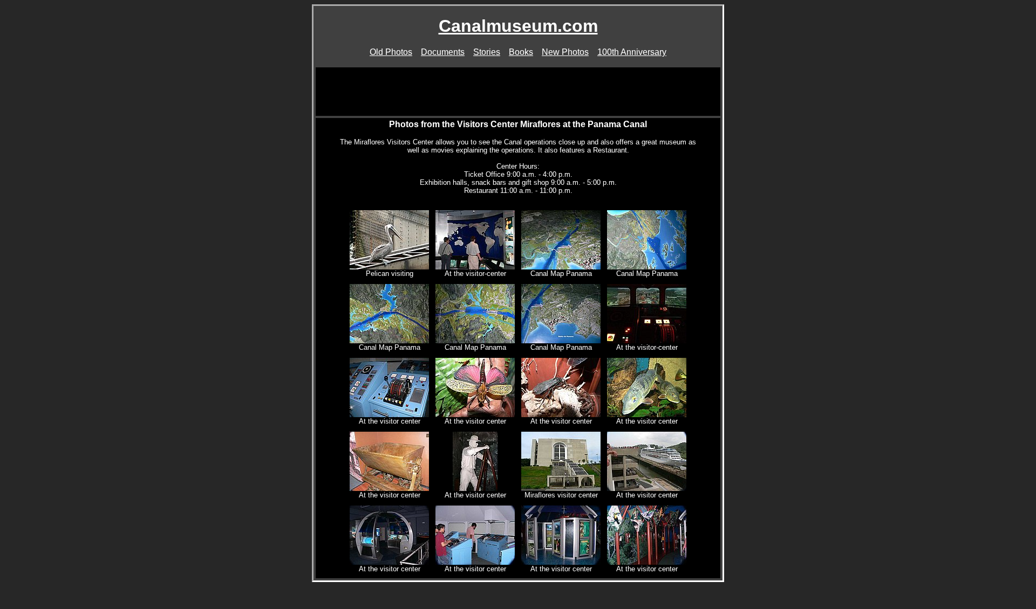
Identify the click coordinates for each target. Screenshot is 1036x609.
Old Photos (391, 52)
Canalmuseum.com (518, 26)
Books (521, 52)
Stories (486, 52)
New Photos (565, 52)
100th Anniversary (631, 52)
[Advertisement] (518, 91)
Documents (443, 52)
